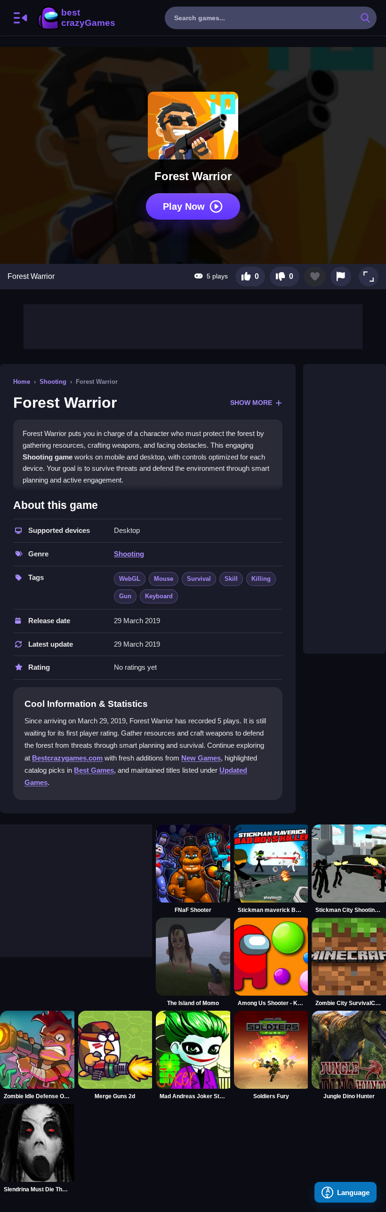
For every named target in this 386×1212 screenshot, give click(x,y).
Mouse (163, 578)
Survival (199, 578)
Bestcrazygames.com (67, 758)
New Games (201, 758)
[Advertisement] (193, 325)
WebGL (129, 578)
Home (21, 381)
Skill (231, 578)
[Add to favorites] (315, 276)
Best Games (94, 770)
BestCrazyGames (76, 18)
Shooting (53, 381)
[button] (368, 276)
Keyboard (159, 596)
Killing (261, 578)
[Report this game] (340, 276)
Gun (125, 596)
